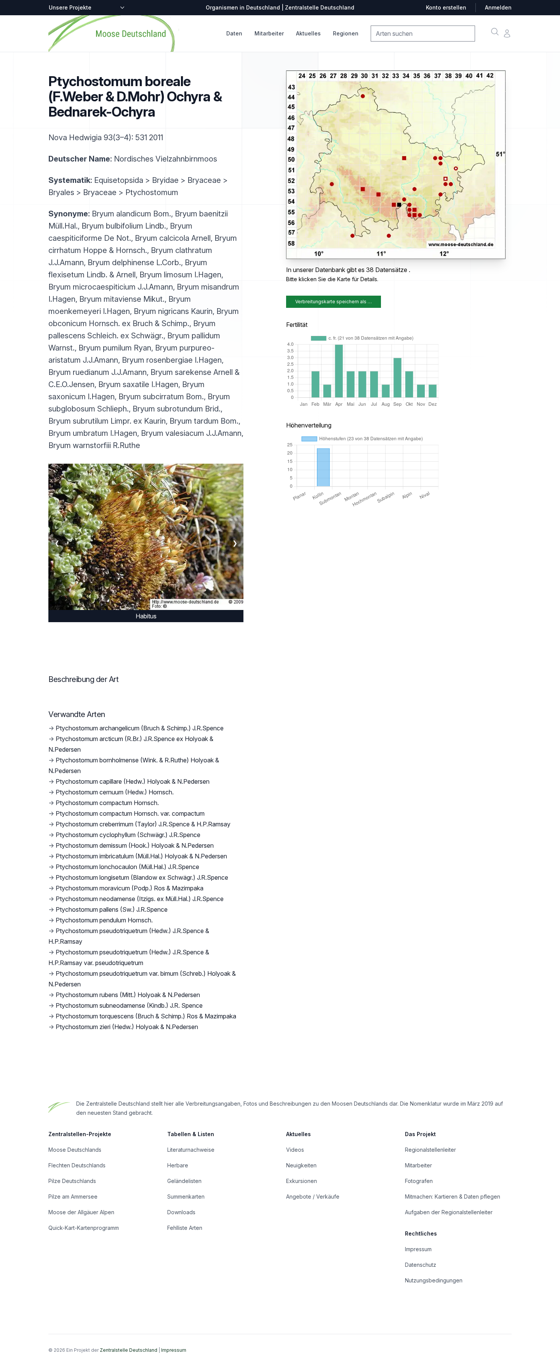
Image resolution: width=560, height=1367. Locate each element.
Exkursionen (301, 1181)
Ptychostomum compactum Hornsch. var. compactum (130, 813)
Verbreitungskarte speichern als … (333, 301)
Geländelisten (184, 1181)
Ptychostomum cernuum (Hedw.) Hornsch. (115, 792)
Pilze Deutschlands (72, 1181)
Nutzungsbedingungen (433, 1280)
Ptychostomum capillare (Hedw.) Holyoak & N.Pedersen (133, 781)
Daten (234, 33)
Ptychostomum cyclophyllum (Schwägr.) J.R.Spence (128, 835)
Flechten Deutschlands (77, 1165)
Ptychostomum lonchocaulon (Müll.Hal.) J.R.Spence (127, 867)
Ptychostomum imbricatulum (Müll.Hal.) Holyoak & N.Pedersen (141, 856)
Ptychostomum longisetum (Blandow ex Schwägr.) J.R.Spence (142, 877)
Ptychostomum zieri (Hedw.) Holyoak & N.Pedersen (127, 1027)
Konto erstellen (446, 7)
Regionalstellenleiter (430, 1149)
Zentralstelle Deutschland (128, 1350)
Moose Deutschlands (74, 1149)
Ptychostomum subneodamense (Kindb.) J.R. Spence (129, 1005)
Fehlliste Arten (184, 1228)
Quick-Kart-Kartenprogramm (83, 1228)
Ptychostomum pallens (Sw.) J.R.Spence (112, 909)
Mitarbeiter (269, 33)
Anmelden (498, 7)
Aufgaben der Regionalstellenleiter (449, 1212)
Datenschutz (420, 1264)
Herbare (177, 1165)
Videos (295, 1149)
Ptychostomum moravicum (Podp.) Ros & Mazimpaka (129, 888)
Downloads (181, 1212)
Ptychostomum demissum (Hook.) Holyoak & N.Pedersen (135, 845)
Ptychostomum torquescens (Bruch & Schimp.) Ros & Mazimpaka (146, 1016)
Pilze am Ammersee (73, 1196)
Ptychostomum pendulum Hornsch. (104, 920)
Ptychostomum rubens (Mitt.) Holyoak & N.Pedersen (128, 995)
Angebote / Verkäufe (312, 1196)
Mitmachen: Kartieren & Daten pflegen (452, 1196)
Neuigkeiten (301, 1165)
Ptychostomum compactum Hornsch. (107, 803)
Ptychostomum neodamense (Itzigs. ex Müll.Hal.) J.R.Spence (140, 899)
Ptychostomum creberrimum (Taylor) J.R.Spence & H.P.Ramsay (143, 824)
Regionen (345, 33)
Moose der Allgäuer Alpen (81, 1212)
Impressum (418, 1249)
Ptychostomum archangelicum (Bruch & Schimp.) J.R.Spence (140, 728)
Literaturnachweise (190, 1149)
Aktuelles (308, 33)
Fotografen (419, 1181)
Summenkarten (186, 1196)
